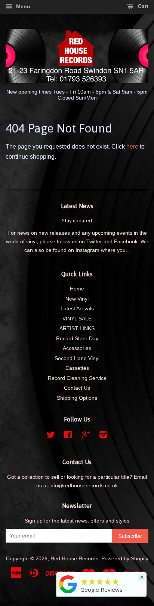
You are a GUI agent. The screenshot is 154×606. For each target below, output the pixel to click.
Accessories (77, 348)
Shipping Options (77, 398)
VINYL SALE (77, 319)
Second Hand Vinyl (77, 358)
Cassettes (77, 368)
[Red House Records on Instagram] (103, 436)
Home (77, 289)
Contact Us (77, 388)
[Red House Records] (68, 593)
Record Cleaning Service (77, 378)
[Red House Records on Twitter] (51, 436)
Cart (142, 6)
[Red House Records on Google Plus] (85, 436)
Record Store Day (77, 338)
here (132, 146)
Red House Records (74, 558)
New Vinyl (77, 299)
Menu (22, 6)
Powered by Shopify (124, 558)
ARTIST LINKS (77, 328)
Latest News (77, 205)
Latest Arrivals (77, 308)
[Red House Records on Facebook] (68, 436)
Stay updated (77, 220)
